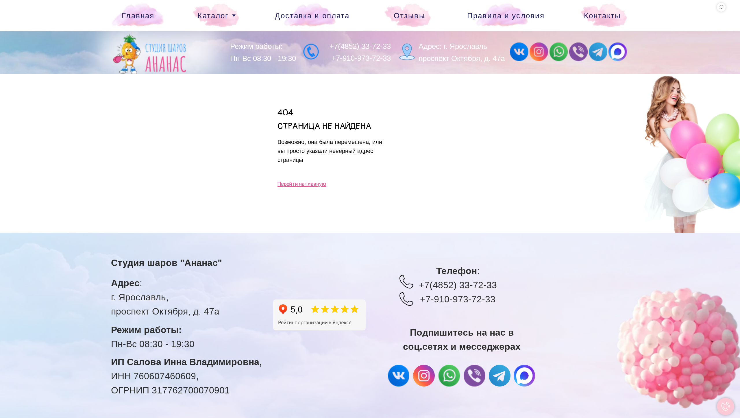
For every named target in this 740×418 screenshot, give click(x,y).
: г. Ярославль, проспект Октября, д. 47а (165, 297)
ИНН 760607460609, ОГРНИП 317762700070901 (186, 376)
